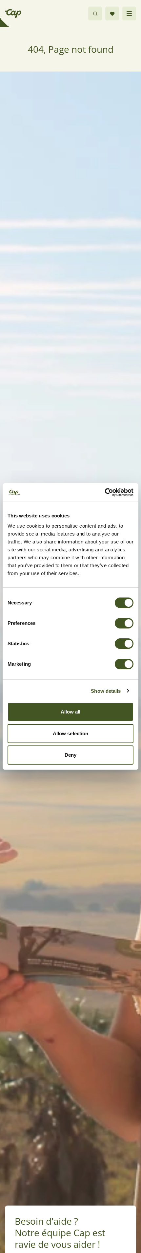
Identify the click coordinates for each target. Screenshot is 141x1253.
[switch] (124, 623)
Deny (70, 755)
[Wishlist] (112, 13)
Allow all (71, 711)
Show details (106, 691)
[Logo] (13, 13)
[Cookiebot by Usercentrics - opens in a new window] (104, 492)
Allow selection (71, 733)
